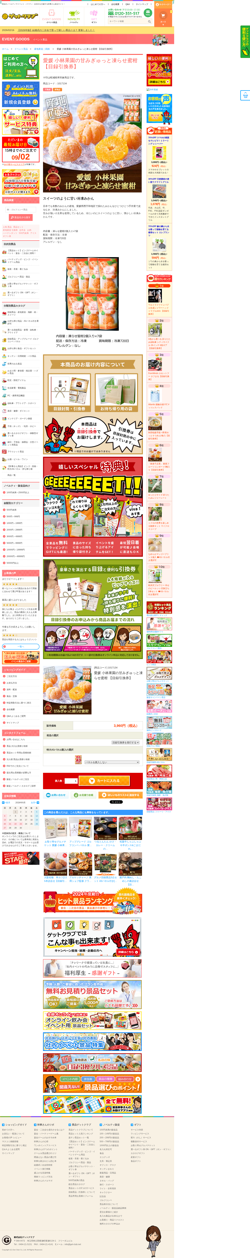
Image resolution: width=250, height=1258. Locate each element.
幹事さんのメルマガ (43, 1180)
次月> (33, 802)
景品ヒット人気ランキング (81, 1133)
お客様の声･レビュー (11, 1137)
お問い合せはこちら (16, 739)
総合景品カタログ (77, 1184)
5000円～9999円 (14, 543)
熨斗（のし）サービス (141, 1137)
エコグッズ (105, 1157)
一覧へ (21, 646)
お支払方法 (12, 683)
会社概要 (115, 4)
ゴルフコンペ (106, 1200)
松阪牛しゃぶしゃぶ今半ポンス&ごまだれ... (130, 845)
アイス (33, 233)
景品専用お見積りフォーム (81, 1196)
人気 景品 (7, 227)
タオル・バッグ (107, 1180)
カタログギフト (138, 1153)
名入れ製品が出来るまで (111, 1216)
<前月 (7, 802)
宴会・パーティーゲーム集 (46, 1133)
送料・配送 (12, 689)
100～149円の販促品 (109, 1133)
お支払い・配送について (13, 1133)
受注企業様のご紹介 (109, 1212)
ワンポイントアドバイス (45, 1145)
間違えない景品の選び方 (45, 1157)
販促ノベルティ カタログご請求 (21, 786)
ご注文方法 (12, 676)
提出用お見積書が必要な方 (19, 772)
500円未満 (24, 233)
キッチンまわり (107, 1169)
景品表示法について (109, 1204)
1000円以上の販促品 (109, 1145)
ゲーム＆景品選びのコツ (45, 1153)
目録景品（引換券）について (82, 1192)
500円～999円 (13, 516)
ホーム (5, 49)
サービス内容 (137, 1130)
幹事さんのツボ (45, 1124)
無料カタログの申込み (110, 1224)
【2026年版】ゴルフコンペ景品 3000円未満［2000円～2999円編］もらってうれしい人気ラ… (67, 30)
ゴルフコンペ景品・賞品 (80, 1162)
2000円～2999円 (14, 530)
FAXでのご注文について (18, 766)
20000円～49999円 (16, 556)
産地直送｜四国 (42, 49)
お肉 (29, 230)
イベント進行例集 (42, 1169)
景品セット (18, 227)
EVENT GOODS (16, 39)
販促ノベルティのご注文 (18, 779)
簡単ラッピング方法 (43, 1177)
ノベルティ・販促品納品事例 (113, 1208)
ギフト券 (7, 236)
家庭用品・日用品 (108, 1173)
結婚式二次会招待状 (43, 1165)
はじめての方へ (98, 4)
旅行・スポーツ (107, 1184)
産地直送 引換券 (10, 230)
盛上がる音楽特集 (42, 1173)
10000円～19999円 (16, 550)
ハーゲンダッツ (10, 233)
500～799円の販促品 (109, 1141)
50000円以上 (13, 563)
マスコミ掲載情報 (10, 1141)
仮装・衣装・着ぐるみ (79, 1158)
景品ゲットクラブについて (81, 1130)
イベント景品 (40, 39)
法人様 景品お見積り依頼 (18, 759)
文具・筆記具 (106, 1161)
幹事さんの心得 (41, 1141)
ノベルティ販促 (111, 1124)
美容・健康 (105, 1177)
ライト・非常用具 (108, 1188)
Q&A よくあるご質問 (16, 716)
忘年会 (22, 230)
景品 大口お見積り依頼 (17, 746)
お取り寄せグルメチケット (143, 1145)
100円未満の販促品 (109, 1130)
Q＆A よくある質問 (11, 1149)
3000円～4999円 (14, 536)
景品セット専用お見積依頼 (19, 753)
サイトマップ (142, 4)
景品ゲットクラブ (81, 1124)
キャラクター (106, 1192)
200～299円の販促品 (109, 1137)
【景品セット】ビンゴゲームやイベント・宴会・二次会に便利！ (82, 1144)
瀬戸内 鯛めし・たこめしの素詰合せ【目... (130, 881)
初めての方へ (8, 1130)
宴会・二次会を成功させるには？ (49, 1130)
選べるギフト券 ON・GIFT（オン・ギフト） (151, 1149)
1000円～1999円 (14, 523)
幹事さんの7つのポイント (46, 1149)
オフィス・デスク (108, 1165)
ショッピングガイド (16, 1124)
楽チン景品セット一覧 (79, 1137)
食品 (102, 1153)
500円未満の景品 (76, 1180)
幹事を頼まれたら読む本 (45, 1161)
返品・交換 (12, 696)
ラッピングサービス (140, 1133)
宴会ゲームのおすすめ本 (45, 1137)
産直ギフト (136, 1157)
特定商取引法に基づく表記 (14, 1145)
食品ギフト (136, 1161)
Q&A (128, 4)
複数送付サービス (139, 1141)
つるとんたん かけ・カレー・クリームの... (105, 845)
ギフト (137, 1124)
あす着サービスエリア (14, 164)
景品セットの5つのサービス (81, 1188)
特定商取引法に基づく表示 (19, 703)
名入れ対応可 (106, 1149)
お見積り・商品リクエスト (112, 1220)
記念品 (103, 1196)
